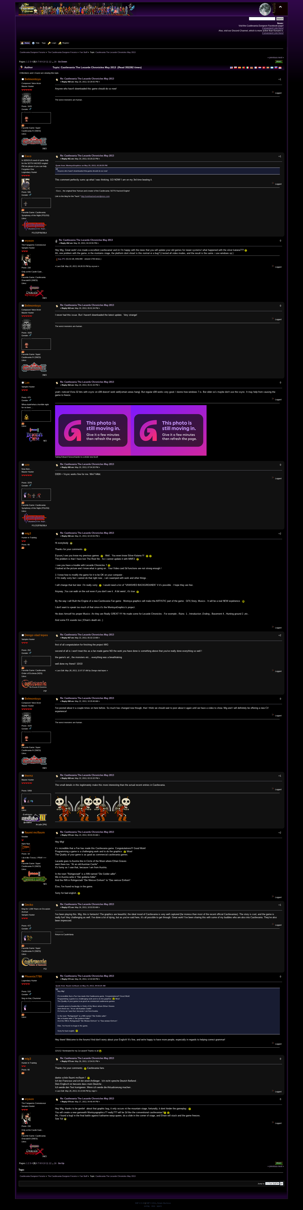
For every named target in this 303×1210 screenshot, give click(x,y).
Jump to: (261, 1184)
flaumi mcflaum (35, 832)
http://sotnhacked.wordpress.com (95, 196)
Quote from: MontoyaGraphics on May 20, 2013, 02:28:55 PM (81, 165)
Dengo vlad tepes (36, 635)
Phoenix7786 (33, 976)
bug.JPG (61, 259)
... (53, 62)
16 (55, 62)
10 (44, 62)
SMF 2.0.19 (139, 1203)
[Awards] (23, 126)
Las (27, 382)
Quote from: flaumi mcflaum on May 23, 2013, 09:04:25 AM (80, 986)
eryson (29, 240)
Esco (28, 156)
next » (281, 57)
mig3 (28, 533)
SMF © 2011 (151, 1203)
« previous (273, 57)
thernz (29, 775)
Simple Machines (164, 1203)
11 (47, 62)
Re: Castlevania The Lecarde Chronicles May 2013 (87, 78)
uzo (27, 464)
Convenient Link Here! (273, 28)
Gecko (29, 904)
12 (50, 62)
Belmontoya (33, 79)
